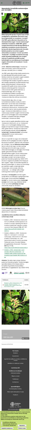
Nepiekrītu (22, 425)
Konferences (15, 382)
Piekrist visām (22, 428)
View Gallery (8, 337)
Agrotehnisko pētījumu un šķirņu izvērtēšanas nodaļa (15, 359)
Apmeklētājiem (15, 386)
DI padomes (15, 356)
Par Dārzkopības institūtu (15, 389)
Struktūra (15, 353)
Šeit (23, 419)
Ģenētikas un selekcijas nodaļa (15, 363)
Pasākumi (15, 395)
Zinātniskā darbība (15, 373)
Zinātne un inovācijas (15, 371)
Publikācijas (16, 379)
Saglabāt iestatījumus (7, 428)
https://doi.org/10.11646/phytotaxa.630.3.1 (16, 247)
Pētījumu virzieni (16, 376)
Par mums (15, 351)
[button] (2, 14)
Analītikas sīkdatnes (9, 422)
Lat (26, 3)
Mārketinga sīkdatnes (10, 424)
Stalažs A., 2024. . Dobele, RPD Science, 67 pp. (15, 253)
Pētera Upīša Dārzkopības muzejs (15, 392)
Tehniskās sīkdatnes (9, 425)
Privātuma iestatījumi (25, 410)
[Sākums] (12, 3)
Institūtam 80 (15, 368)
